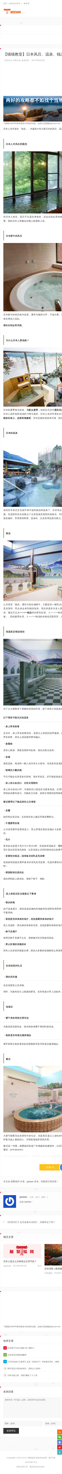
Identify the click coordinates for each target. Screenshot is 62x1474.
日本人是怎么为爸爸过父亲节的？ (20, 1261)
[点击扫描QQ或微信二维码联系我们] (59, 1442)
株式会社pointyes (37, 1467)
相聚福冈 (31, 1458)
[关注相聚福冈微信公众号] (59, 1437)
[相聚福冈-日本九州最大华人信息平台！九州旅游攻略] (12, 11)
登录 (27, 3)
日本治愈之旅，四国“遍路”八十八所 (21, 1375)
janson (30, 1181)
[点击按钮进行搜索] (59, 1432)
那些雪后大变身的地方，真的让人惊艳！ (23, 1368)
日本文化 (8, 60)
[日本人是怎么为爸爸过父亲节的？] (22, 1251)
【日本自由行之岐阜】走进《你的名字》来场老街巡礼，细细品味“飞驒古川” (33, 1362)
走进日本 (25, 60)
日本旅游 (48, 1273)
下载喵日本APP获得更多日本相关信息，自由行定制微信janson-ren (31, 123)
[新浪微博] (59, 1447)
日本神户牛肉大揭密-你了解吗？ (20, 1348)
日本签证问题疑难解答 (16, 1355)
